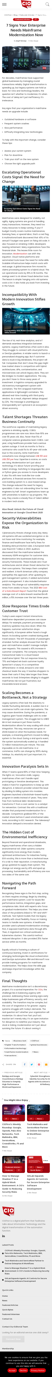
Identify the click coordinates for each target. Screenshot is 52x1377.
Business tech (20, 1041)
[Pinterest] (39, 1064)
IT (36, 19)
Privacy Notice (37, 1370)
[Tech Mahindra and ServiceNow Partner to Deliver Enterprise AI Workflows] (38, 1112)
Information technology (15, 1048)
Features (9, 1170)
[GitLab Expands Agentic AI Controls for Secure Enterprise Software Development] (38, 1164)
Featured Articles (22, 19)
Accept (12, 1370)
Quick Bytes (35, 1170)
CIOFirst (35, 1041)
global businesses (39, 1045)
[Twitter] (32, 1064)
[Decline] (48, 1364)
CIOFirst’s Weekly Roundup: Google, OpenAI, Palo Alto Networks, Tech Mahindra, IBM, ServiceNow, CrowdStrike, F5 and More (25, 1253)
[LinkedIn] (3, 1236)
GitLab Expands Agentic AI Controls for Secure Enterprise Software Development (38, 1182)
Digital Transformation (15, 1045)
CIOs (40, 989)
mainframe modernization (16, 1052)
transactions (10, 1056)
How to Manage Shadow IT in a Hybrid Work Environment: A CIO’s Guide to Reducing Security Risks (27, 1271)
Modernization (20, 253)
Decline (23, 1370)
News (36, 1052)
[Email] (46, 1064)
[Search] (47, 4)
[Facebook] (24, 1064)
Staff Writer (21, 41)
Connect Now (13, 1339)
